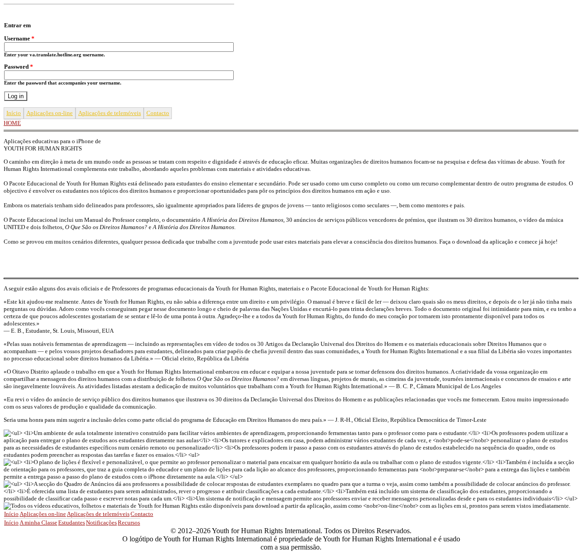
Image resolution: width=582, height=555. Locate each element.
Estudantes (71, 522)
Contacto (157, 113)
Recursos (129, 522)
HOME (12, 123)
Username (19, 38)
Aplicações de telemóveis (109, 113)
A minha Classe (38, 522)
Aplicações (49, 113)
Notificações (101, 522)
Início (13, 113)
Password (18, 66)
